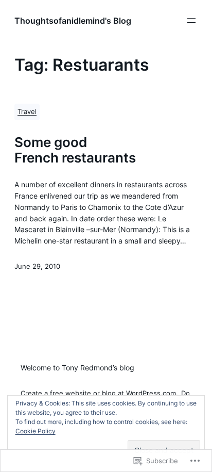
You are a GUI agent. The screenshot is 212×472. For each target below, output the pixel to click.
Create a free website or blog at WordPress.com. (99, 393)
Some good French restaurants (75, 150)
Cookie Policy (35, 431)
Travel (27, 112)
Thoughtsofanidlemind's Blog (72, 20)
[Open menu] (191, 20)
